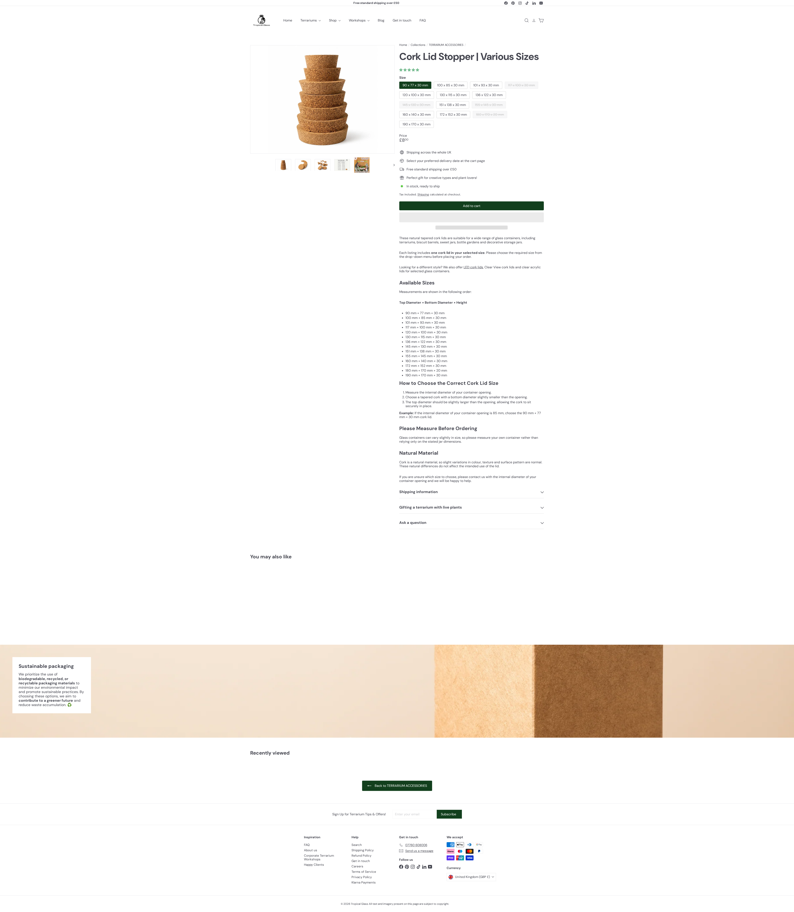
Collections (418, 45)
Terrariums (309, 20)
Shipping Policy (363, 850)
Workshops (357, 20)
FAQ (423, 20)
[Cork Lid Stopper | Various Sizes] (273, 599)
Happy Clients (314, 865)
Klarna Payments (364, 882)
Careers (357, 866)
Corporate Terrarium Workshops (319, 857)
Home (287, 20)
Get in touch (402, 20)
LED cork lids (473, 267)
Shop (333, 20)
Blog (381, 20)
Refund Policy (361, 856)
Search (357, 845)
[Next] (392, 165)
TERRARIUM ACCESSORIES (446, 45)
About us (310, 850)
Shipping (423, 194)
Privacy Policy (362, 877)
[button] (409, 70)
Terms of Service (364, 872)
